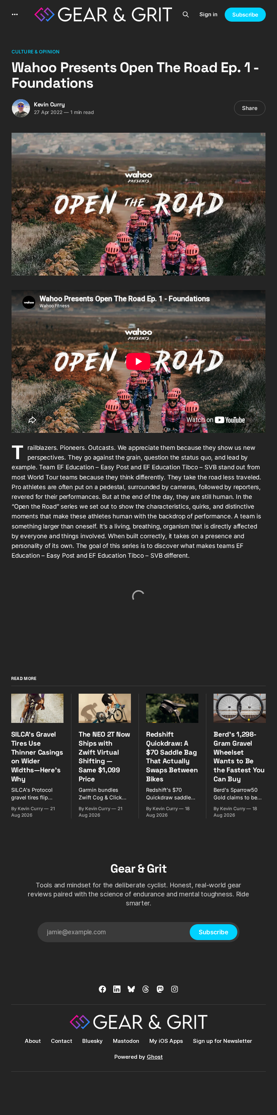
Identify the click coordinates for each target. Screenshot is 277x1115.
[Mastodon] (160, 989)
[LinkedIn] (116, 989)
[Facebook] (102, 989)
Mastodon (126, 1040)
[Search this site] (186, 14)
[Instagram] (174, 989)
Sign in (208, 14)
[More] (15, 14)
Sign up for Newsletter (222, 1040)
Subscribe (245, 14)
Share (250, 108)
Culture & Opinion (36, 51)
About (33, 1040)
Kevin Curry (49, 104)
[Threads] (145, 989)
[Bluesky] (131, 989)
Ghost (155, 1056)
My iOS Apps (166, 1040)
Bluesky (92, 1040)
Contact (61, 1040)
